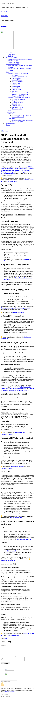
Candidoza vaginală (10, 551)
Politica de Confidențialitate (8, 679)
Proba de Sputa (16, 83)
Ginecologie (11, 54)
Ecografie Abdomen (17, 101)
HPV (5, 638)
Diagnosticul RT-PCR (18, 96)
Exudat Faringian (17, 78)
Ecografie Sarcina (17, 105)
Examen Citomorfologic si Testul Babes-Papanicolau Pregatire (21, 93)
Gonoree (7, 261)
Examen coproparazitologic (19, 76)
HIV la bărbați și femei (8, 173)
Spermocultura (16, 85)
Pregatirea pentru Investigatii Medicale (19, 97)
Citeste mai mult (9, 691)
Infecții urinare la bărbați (24, 539)
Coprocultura (15, 75)
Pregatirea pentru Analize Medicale (18, 73)
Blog (9, 110)
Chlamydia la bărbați (20, 168)
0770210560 (4, 16)
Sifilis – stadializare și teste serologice (18, 170)
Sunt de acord (5, 695)
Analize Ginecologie (14, 62)
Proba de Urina (16, 88)
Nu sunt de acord (5, 696)
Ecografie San (16, 104)
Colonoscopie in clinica (18, 99)
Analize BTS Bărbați (18, 117)
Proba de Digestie (17, 80)
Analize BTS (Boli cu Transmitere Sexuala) (20, 59)
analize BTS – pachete (17, 466)
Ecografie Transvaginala (18, 102)
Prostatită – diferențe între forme (16, 388)
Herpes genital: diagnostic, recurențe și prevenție (15, 172)
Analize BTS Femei (17, 121)
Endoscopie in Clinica (18, 107)
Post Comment (5, 663)
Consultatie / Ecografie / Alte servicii (22, 115)
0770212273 (4, 11)
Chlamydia (25, 259)
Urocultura (15, 91)
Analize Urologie (13, 60)
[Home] (4, 131)
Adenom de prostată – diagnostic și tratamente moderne (17, 389)
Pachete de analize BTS (21, 432)
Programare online (12, 181)
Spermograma (16, 86)
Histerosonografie (17, 109)
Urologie (10, 56)
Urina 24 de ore (16, 89)
